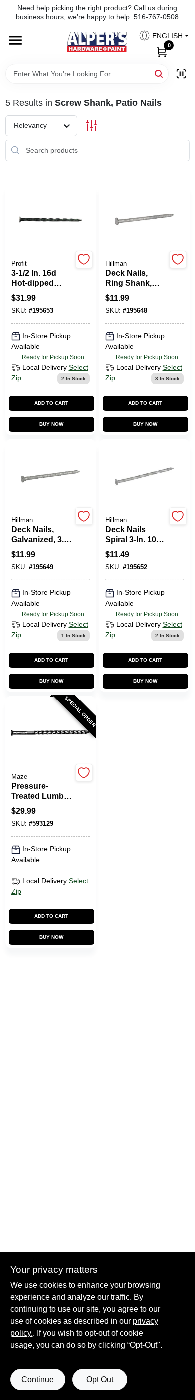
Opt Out (100, 1379)
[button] (160, 35)
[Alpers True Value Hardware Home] (98, 42)
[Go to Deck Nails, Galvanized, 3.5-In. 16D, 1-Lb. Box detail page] (50, 477)
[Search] (159, 73)
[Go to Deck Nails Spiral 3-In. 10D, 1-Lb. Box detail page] (144, 477)
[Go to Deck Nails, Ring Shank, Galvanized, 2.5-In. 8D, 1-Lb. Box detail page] (144, 220)
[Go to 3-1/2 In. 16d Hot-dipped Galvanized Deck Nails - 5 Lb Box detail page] (51, 220)
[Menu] (15, 40)
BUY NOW (52, 424)
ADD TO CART (51, 403)
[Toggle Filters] (92, 125)
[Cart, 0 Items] (162, 51)
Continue (38, 1379)
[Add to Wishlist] (84, 259)
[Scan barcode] (181, 73)
